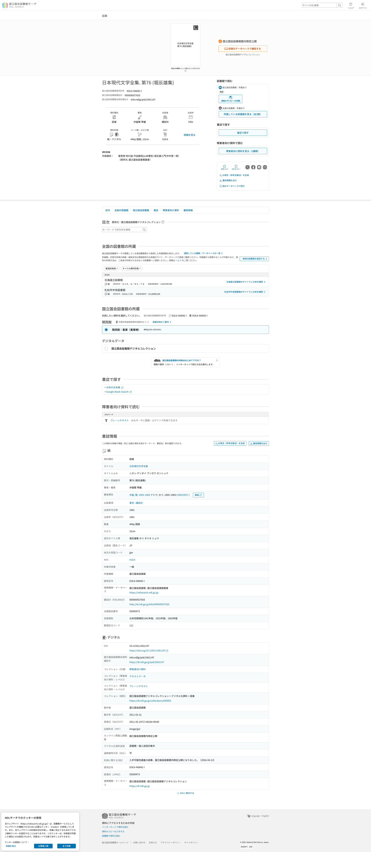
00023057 (183, 495)
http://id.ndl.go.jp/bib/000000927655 (149, 604)
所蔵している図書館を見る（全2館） (243, 114)
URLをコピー (236, 169)
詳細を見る (189, 135)
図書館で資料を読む (111, 835)
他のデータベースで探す (233, 185)
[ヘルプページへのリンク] (185, 70)
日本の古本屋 (113, 387)
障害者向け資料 (171, 210)
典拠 (197, 494)
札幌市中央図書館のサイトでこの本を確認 (243, 291)
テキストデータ (137, 676)
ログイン (363, 7)
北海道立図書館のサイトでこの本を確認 (244, 281)
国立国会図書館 (141, 210)
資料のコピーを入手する (113, 831)
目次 (107, 210)
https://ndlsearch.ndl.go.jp (143, 592)
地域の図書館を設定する (253, 258)
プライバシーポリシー (170, 842)
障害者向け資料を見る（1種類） (243, 151)
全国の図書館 (121, 210)
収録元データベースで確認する (244, 48)
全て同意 (66, 845)
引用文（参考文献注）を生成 (235, 175)
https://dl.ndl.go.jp (139, 786)
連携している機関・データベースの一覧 (202, 253)
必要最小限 (43, 845)
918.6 (132, 559)
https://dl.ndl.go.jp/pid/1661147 (146, 662)
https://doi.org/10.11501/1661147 (147, 650)
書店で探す (243, 132)
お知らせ (153, 842)
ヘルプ (351, 7)
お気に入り (224, 169)
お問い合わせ (139, 842)
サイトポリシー (191, 842)
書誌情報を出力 (229, 180)
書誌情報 (188, 210)
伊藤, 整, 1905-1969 (139, 495)
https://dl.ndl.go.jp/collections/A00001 (150, 700)
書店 (156, 210)
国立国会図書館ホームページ (115, 842)
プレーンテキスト (119, 420)
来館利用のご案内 (161, 321)
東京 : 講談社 (136, 502)
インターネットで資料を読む (115, 826)
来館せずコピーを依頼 (230, 100)
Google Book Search (117, 391)
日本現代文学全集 (138, 466)
